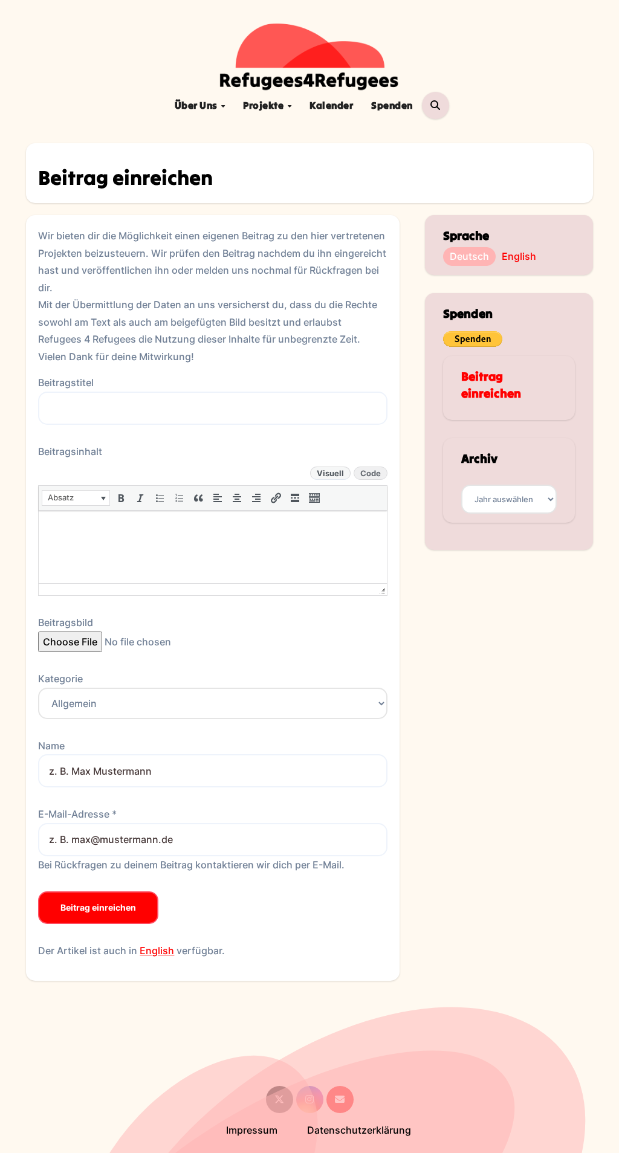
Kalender (331, 105)
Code (370, 473)
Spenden (392, 105)
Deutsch (469, 256)
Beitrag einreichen (98, 907)
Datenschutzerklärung (359, 1130)
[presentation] (75, 498)
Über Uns (197, 105)
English (157, 951)
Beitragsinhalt (70, 451)
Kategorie (60, 679)
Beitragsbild (65, 622)
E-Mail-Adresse (77, 814)
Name (51, 746)
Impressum (251, 1130)
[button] (76, 498)
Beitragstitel (66, 382)
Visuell (330, 473)
